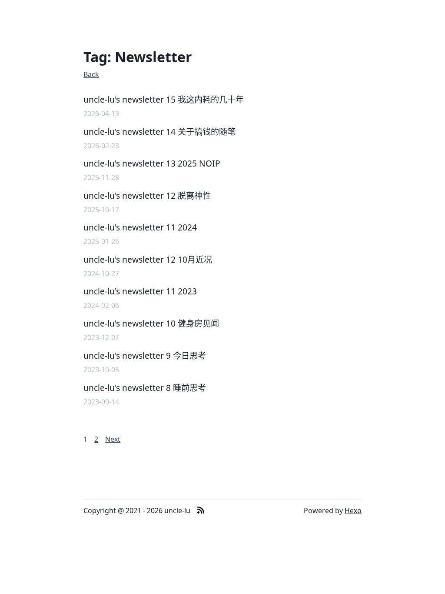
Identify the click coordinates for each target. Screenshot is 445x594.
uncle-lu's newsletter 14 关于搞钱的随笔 (159, 131)
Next (112, 439)
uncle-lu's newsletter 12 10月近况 (147, 259)
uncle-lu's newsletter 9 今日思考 (144, 355)
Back (91, 74)
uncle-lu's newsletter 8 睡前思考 (144, 388)
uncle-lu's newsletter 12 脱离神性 (147, 195)
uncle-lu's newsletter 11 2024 (140, 227)
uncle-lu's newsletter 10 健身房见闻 (151, 323)
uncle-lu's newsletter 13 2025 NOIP (151, 163)
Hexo (353, 510)
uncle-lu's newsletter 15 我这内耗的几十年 (163, 99)
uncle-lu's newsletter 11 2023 (140, 291)
